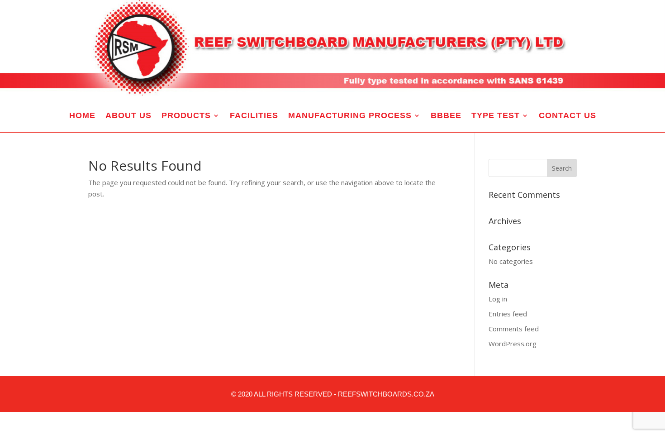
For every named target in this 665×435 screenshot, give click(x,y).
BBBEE (446, 116)
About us (128, 116)
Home (82, 116)
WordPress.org (513, 343)
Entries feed (508, 313)
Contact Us (567, 116)
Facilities (254, 116)
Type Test (495, 116)
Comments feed (514, 328)
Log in (498, 298)
